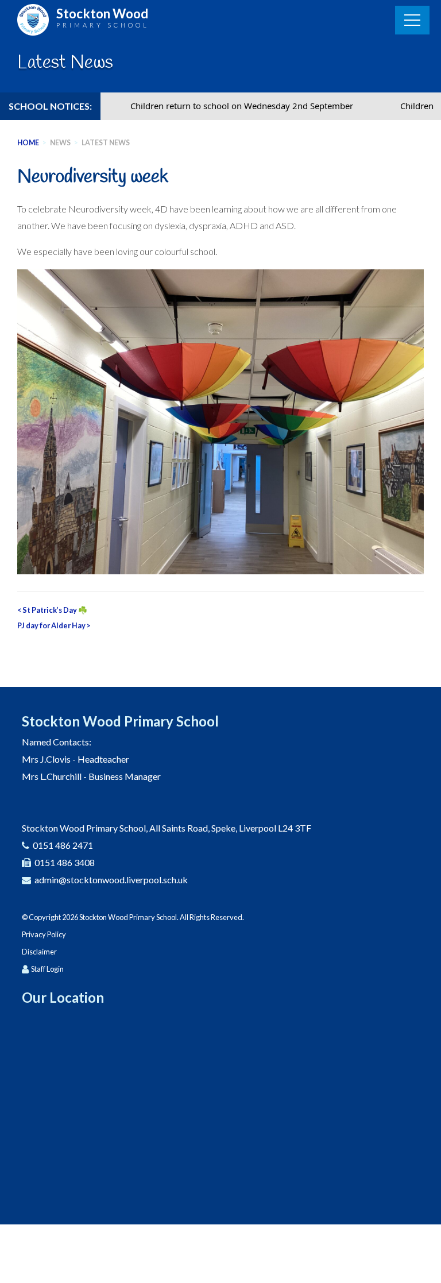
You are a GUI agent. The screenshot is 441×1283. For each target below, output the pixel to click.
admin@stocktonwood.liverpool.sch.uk (111, 879)
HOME (28, 142)
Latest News (106, 142)
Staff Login (47, 968)
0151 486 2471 (63, 845)
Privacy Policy (44, 934)
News (60, 142)
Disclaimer (39, 951)
